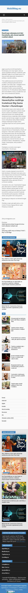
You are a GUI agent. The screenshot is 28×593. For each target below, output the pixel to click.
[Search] (24, 14)
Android (4, 400)
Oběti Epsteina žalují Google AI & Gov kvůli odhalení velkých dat (13, 224)
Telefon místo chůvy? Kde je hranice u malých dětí (6, 329)
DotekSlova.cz (9, 589)
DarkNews (10, 581)
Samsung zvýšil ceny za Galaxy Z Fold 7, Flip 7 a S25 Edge (13, 230)
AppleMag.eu (5, 548)
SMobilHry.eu (22, 587)
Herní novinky (5, 30)
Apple (3, 403)
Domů (3, 397)
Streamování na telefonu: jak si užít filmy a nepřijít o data (6, 320)
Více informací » (21, 541)
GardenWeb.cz (6, 570)
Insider (4, 406)
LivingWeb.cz (5, 564)
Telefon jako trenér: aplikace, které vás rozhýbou (6, 385)
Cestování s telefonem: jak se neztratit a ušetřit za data (6, 376)
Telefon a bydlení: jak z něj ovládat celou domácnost (6, 348)
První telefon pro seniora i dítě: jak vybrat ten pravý (6, 339)
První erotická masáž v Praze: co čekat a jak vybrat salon (6, 357)
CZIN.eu (16, 589)
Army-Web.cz (5, 573)
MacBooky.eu (5, 551)
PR (2, 415)
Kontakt (4, 421)
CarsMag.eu (5, 557)
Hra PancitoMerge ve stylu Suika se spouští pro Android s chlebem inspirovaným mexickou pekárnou (14, 271)
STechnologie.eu (13, 587)
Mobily (21, 589)
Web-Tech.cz (5, 567)
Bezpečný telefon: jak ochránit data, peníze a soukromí (6, 367)
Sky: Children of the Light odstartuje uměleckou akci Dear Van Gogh (14, 248)
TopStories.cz (6, 554)
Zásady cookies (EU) (8, 418)
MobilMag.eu (14, 8)
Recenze (4, 412)
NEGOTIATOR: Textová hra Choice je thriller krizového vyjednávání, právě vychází (14, 295)
